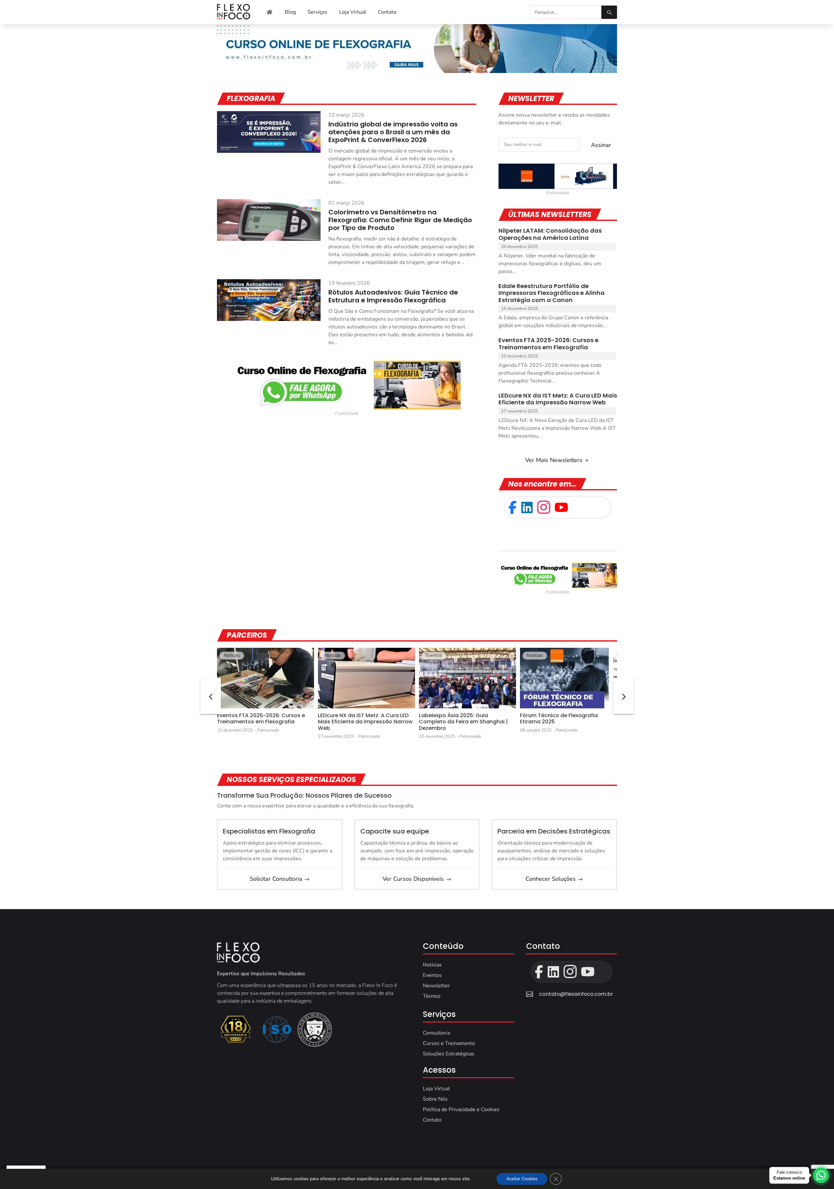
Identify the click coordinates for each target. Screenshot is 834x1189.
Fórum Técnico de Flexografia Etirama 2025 (559, 718)
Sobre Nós (435, 1099)
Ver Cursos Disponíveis (413, 879)
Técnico (431, 996)
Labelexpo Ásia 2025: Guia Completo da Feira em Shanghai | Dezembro (463, 722)
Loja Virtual (436, 1088)
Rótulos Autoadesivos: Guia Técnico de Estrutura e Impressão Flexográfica (393, 296)
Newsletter (436, 985)
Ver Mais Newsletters (553, 460)
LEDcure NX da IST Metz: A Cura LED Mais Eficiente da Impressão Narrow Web (557, 399)
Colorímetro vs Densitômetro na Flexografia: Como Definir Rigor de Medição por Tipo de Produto (400, 220)
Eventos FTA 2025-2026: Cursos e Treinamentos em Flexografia (548, 343)
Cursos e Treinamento (449, 1043)
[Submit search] (609, 12)
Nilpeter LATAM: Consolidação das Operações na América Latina (550, 234)
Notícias (232, 655)
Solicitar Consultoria (276, 879)
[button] (623, 696)
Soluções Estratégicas (448, 1053)
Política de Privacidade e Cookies (461, 1109)
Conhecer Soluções (550, 879)
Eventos (434, 655)
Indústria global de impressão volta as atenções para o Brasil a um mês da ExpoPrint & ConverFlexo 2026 (393, 132)
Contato (432, 1120)
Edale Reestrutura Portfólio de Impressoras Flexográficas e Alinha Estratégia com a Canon (551, 293)
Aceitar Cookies (522, 1179)
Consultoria (436, 1033)
